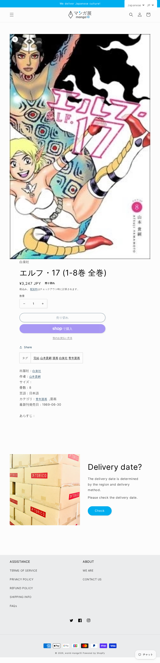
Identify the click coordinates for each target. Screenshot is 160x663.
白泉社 (63, 358)
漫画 (55, 358)
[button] (11, 14)
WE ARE (88, 570)
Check (100, 511)
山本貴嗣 (46, 358)
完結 (36, 358)
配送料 (34, 289)
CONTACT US (92, 579)
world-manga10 (73, 653)
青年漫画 (74, 358)
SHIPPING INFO (21, 597)
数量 (22, 295)
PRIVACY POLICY (21, 579)
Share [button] (28, 347)
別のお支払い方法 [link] (62, 337)
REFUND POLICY (21, 588)
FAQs (13, 606)
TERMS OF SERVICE (23, 570)
